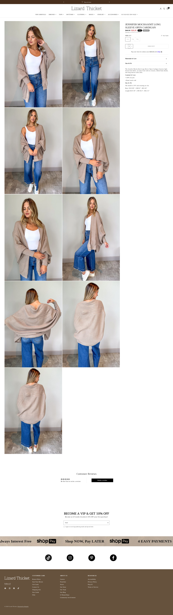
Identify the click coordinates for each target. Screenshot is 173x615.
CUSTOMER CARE (38, 575)
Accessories (112, 14)
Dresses (52, 14)
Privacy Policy (92, 582)
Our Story (63, 587)
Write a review (102, 480)
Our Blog (63, 592)
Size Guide (35, 592)
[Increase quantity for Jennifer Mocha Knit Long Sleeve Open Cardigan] (131, 46)
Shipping (127, 32)
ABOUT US (63, 575)
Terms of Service (93, 587)
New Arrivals (40, 14)
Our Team (63, 589)
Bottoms (69, 14)
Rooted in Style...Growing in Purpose (88, 2)
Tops (60, 14)
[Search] (164, 9)
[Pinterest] (15, 588)
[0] (167, 9)
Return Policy (36, 579)
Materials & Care (130, 58)
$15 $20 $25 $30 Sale (129, 14)
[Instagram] (11, 588)
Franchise (63, 582)
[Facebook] (6, 588)
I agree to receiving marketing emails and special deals (79, 526)
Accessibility (92, 579)
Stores (62, 584)
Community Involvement (68, 597)
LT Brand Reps (64, 595)
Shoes (91, 14)
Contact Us (35, 587)
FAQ (33, 595)
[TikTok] (20, 588)
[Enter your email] (107, 523)
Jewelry (100, 14)
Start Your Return (37, 582)
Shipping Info (36, 589)
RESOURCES (92, 575)
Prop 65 (90, 584)
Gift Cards (35, 584)
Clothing (81, 14)
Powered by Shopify (23, 606)
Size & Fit (128, 63)
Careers (62, 579)
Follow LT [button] (8, 583)
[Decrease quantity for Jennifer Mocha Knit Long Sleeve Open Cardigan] (126, 46)
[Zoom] (58, 25)
